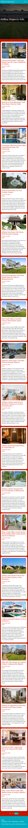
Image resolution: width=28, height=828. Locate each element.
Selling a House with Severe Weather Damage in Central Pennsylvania (12, 404)
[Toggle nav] (25, 2)
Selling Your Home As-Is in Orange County (12, 191)
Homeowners (15, 821)
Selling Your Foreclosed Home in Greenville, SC (13, 446)
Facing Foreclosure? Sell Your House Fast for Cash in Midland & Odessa (13, 62)
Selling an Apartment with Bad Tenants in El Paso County (13, 706)
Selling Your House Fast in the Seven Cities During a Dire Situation (13, 577)
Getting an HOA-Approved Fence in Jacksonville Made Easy (12, 749)
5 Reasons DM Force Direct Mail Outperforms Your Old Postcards (14, 147)
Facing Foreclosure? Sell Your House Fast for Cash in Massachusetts (13, 277)
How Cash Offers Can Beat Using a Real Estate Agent (11, 320)
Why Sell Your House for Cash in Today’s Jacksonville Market (14, 663)
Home (2, 820)
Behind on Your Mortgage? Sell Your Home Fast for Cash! (13, 103)
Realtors (22, 821)
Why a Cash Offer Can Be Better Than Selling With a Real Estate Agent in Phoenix (14, 534)
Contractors (4, 821)
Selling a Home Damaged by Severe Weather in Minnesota (13, 490)
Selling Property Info (7, 2)
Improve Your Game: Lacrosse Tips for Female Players (13, 361)
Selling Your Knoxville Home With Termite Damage (13, 233)
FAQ (9, 821)
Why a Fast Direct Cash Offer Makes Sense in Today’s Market (13, 791)
